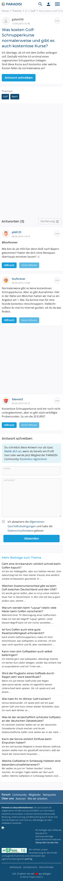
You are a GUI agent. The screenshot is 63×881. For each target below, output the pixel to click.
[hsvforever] (7, 280)
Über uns (8, 798)
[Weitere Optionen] (57, 21)
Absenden (31, 538)
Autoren (21, 798)
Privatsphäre (46, 867)
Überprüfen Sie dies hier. (47, 842)
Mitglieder (35, 794)
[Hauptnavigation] (57, 4)
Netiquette (49, 794)
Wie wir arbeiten (37, 798)
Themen (17, 11)
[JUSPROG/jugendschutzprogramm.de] (14, 850)
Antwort (9, 480)
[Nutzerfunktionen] (48, 4)
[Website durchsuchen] (40, 4)
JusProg (28, 858)
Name (7, 468)
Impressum (15, 867)
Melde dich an (12, 451)
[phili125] (7, 233)
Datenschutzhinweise (21, 530)
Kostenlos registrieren (33, 459)
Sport (15, 96)
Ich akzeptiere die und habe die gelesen (30, 526)
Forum (5, 11)
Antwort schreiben (19, 78)
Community (19, 794)
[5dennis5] (7, 400)
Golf (33, 11)
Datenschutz (30, 867)
